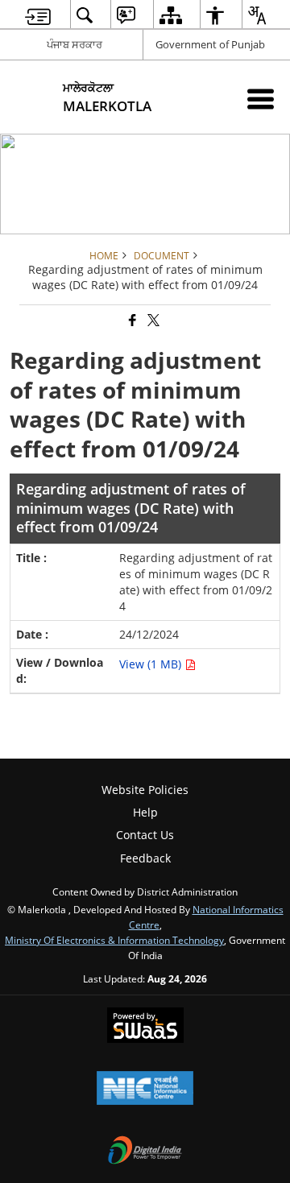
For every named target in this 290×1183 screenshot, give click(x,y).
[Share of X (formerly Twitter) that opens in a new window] (152, 321)
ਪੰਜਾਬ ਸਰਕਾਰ (74, 44)
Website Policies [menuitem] (145, 789)
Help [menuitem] (145, 812)
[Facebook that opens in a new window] (131, 321)
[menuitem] (38, 15)
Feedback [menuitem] (145, 858)
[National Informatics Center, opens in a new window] (145, 1089)
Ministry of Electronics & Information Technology (114, 939)
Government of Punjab (210, 44)
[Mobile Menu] (260, 99)
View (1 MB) (151, 664)
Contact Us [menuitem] (145, 834)
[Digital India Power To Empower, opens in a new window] (145, 1151)
